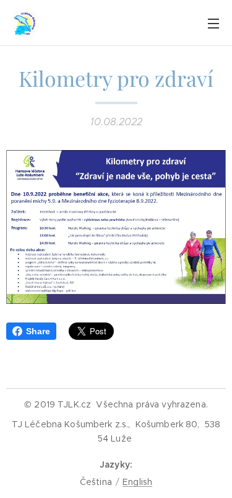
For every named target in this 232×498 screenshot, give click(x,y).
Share (38, 331)
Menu (213, 23)
